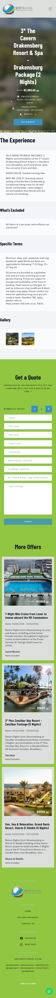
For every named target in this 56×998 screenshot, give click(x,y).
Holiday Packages (28, 917)
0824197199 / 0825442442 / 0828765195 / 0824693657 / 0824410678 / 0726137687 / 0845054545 (28, 968)
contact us (28, 923)
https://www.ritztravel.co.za (21, 303)
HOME (28, 911)
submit (28, 521)
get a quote (28, 122)
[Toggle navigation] (50, 8)
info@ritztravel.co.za (28, 959)
